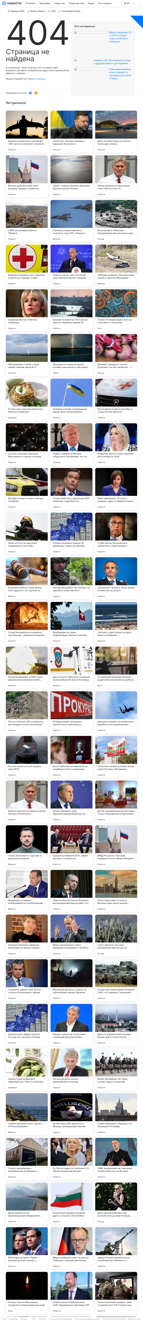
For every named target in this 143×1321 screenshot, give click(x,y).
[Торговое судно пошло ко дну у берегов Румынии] (116, 623)
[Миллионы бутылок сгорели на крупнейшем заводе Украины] (71, 980)
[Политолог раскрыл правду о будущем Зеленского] (71, 132)
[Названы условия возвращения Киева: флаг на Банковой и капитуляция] (71, 400)
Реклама (23, 1319)
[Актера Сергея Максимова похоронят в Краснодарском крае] (27, 1293)
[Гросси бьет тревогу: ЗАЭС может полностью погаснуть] (116, 578)
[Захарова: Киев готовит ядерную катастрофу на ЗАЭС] (116, 444)
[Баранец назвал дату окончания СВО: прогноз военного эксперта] (27, 132)
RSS (34, 1319)
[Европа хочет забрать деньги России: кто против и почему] (27, 1025)
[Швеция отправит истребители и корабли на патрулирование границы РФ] (116, 712)
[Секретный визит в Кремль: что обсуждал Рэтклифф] (116, 1114)
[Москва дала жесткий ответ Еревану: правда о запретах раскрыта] (27, 176)
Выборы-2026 (17, 11)
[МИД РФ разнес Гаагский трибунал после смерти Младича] (116, 846)
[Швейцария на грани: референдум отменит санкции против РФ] (71, 623)
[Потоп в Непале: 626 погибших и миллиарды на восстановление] (27, 712)
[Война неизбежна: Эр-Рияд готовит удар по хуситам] (116, 1069)
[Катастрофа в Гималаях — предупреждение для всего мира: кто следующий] (116, 221)
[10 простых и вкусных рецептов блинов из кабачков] (27, 400)
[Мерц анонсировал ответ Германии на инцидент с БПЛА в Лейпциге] (71, 935)
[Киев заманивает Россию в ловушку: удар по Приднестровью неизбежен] (116, 489)
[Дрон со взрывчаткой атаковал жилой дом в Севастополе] (116, 1025)
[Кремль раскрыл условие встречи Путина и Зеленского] (27, 801)
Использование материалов (114, 1319)
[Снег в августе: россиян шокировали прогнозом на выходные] (116, 935)
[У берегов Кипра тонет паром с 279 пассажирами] (27, 1114)
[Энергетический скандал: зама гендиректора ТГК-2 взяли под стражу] (116, 1293)
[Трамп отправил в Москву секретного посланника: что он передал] (71, 444)
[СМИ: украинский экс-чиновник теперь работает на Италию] (116, 1159)
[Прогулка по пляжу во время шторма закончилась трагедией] (71, 355)
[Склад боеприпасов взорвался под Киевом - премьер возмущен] (27, 623)
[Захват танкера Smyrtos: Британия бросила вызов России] (71, 176)
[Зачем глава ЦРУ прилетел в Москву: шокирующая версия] (71, 1114)
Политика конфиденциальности (87, 1319)
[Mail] (4, 3)
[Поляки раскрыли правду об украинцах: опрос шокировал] (71, 533)
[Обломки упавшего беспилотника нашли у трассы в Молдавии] (116, 266)
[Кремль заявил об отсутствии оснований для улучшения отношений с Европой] (71, 1025)
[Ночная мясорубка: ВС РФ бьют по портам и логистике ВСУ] (71, 578)
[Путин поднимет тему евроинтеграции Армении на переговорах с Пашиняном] (71, 801)
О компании (13, 1319)
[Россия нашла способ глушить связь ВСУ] (27, 757)
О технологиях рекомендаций (60, 1319)
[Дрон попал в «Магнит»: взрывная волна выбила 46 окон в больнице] (71, 667)
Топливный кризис (71, 11)
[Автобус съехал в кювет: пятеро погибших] (27, 489)
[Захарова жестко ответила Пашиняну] (27, 310)
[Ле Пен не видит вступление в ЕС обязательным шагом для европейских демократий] (71, 1159)
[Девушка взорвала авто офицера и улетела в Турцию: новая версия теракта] (27, 266)
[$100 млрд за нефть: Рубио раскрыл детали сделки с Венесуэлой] (27, 1248)
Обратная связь (134, 1319)
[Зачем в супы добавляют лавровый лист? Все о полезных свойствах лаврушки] (27, 1069)
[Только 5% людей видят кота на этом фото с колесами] (116, 310)
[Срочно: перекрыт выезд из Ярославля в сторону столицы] (27, 444)
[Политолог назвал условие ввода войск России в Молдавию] (116, 757)
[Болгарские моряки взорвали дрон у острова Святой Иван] (71, 1203)
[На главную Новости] (14, 3)
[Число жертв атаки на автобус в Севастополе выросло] (116, 400)
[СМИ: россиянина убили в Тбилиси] (27, 221)
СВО (53, 11)
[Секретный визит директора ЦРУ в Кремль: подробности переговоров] (71, 489)
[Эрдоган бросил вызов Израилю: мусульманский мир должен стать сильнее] (71, 891)
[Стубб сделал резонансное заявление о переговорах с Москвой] (116, 533)
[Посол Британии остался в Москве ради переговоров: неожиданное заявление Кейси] (116, 891)
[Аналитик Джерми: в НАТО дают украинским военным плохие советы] (27, 667)
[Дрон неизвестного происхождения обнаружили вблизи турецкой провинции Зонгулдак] (27, 1203)
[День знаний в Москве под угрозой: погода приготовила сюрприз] (116, 1203)
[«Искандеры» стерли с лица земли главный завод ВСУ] (27, 355)
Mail (4, 1319)
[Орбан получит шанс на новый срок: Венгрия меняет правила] (71, 266)
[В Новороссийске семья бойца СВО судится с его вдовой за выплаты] (27, 578)
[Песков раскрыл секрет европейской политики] (71, 1069)
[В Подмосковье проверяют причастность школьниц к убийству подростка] (71, 712)
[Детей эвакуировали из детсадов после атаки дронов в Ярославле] (116, 801)
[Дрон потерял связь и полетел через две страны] (116, 132)
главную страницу (36, 78)
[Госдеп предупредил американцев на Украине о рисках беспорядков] (27, 1159)
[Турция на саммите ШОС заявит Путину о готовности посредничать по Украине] (71, 846)
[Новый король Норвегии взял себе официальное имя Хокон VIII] (71, 1293)
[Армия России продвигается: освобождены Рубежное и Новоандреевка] (116, 1248)
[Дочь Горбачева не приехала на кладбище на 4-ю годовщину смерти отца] (71, 757)
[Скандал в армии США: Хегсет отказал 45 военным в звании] (27, 980)
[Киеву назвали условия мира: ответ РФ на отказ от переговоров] (116, 176)
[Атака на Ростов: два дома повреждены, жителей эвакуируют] (27, 533)
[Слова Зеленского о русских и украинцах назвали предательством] (27, 846)
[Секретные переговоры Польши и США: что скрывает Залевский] (116, 980)
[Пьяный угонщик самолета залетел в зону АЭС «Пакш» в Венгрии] (71, 221)
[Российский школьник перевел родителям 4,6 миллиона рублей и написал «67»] (116, 667)
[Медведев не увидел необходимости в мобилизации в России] (27, 891)
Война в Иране (37, 11)
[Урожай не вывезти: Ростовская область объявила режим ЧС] (71, 310)
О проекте (42, 1319)
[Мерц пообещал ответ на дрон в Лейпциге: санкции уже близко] (71, 1248)
